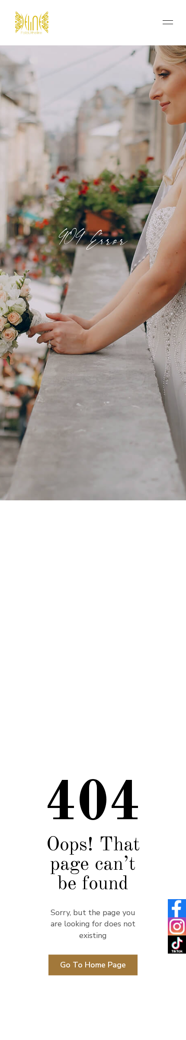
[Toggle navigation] (165, 23)
